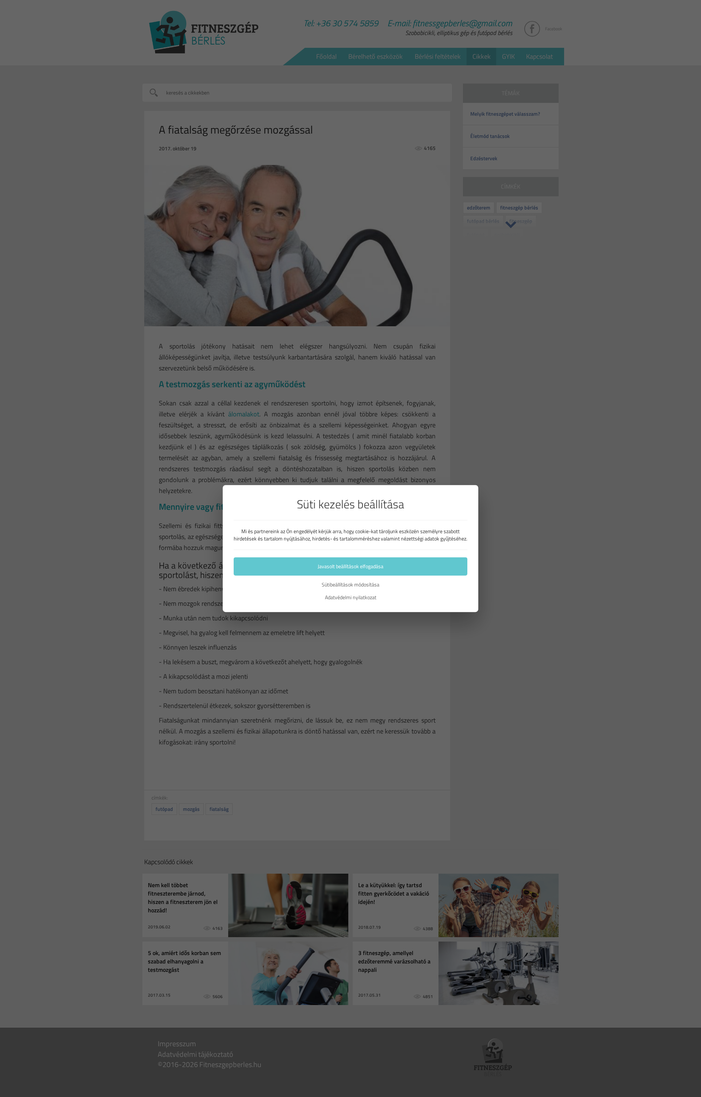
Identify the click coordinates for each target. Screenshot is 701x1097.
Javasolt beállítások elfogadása (350, 566)
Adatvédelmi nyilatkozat (350, 597)
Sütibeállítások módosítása (350, 584)
